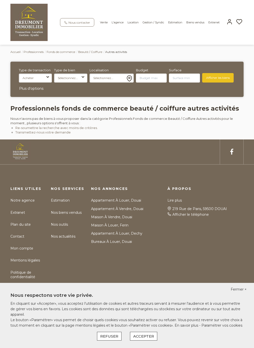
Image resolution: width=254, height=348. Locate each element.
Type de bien (64, 70)
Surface (175, 70)
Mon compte (21, 248)
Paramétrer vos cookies (221, 325)
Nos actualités (63, 236)
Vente (104, 22)
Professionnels (34, 52)
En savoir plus (187, 325)
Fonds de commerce (61, 52)
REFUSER (109, 336)
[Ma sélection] (239, 22)
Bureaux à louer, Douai (111, 241)
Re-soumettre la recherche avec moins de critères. (56, 128)
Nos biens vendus (66, 212)
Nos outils (59, 224)
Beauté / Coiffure (90, 52)
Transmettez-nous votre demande (43, 132)
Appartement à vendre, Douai (117, 209)
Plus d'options (31, 88)
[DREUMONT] (29, 22)
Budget (142, 70)
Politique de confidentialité (22, 274)
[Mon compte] (229, 22)
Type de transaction (35, 70)
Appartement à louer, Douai (116, 200)
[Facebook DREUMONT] (231, 152)
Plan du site (20, 224)
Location (133, 22)
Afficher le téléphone (190, 214)
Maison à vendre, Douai (111, 217)
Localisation (99, 70)
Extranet (214, 22)
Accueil (15, 52)
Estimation (175, 22)
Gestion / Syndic (153, 22)
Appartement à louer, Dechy (116, 233)
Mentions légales (25, 260)
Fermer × (239, 289)
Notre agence (22, 200)
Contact (17, 236)
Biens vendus (195, 22)
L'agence (118, 22)
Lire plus (174, 200)
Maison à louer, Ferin (109, 225)
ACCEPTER (143, 336)
